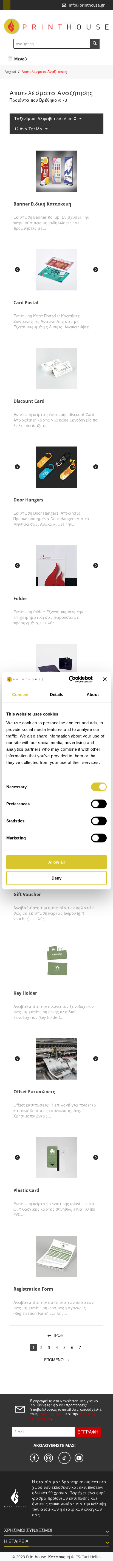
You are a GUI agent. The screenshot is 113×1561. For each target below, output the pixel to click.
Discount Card (28, 401)
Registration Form (33, 1289)
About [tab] (93, 694)
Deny (56, 878)
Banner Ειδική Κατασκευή (42, 204)
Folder (20, 598)
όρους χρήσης (51, 1413)
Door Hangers (28, 500)
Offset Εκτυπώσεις (34, 1091)
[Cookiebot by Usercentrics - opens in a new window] (70, 679)
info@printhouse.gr (87, 5)
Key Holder (25, 993)
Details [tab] (56, 694)
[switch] (99, 803)
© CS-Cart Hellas (86, 1556)
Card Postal (25, 302)
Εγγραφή (87, 1432)
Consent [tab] (20, 694)
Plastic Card (26, 1190)
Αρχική (10, 71)
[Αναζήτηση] (95, 44)
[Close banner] (105, 679)
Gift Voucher (27, 894)
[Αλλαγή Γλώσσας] (6, 5)
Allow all (56, 861)
